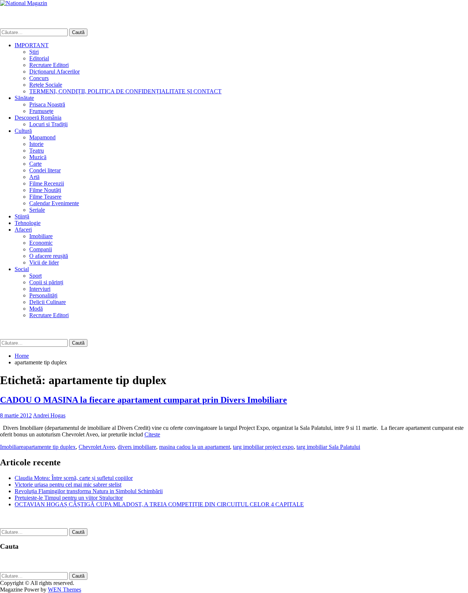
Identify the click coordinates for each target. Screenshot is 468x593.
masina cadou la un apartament (194, 447)
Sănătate (24, 98)
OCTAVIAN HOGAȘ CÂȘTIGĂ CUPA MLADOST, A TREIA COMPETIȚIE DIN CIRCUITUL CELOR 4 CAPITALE (159, 504)
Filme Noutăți (45, 190)
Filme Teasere (45, 197)
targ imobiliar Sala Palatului (328, 447)
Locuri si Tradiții (48, 124)
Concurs (39, 78)
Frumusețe (41, 111)
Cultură (23, 131)
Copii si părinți (46, 282)
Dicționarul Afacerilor (54, 71)
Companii (40, 249)
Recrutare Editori (49, 65)
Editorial (39, 58)
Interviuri (39, 289)
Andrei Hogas (49, 415)
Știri (34, 52)
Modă (36, 308)
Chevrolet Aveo (97, 447)
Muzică (37, 157)
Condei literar (45, 170)
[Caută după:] (34, 32)
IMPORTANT (32, 45)
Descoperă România (38, 118)
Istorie (36, 144)
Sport (35, 276)
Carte (35, 164)
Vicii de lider (44, 262)
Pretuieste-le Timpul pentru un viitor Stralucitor (69, 498)
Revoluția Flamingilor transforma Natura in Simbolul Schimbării (89, 491)
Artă (34, 177)
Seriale (37, 210)
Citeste (152, 434)
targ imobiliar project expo (263, 447)
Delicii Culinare (47, 302)
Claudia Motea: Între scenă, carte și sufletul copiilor (74, 478)
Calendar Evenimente (54, 203)
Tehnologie (28, 223)
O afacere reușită (48, 256)
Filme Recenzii (46, 183)
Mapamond (42, 137)
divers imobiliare (137, 447)
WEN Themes (64, 589)
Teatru (36, 150)
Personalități (43, 295)
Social (22, 269)
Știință (22, 216)
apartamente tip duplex (49, 447)
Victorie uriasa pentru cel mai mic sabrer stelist (68, 484)
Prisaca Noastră (47, 104)
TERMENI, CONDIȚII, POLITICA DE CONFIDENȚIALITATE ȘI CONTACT (125, 91)
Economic (41, 243)
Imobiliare (41, 236)
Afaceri (23, 229)
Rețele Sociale (45, 85)
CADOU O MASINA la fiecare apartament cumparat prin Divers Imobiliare (143, 400)
